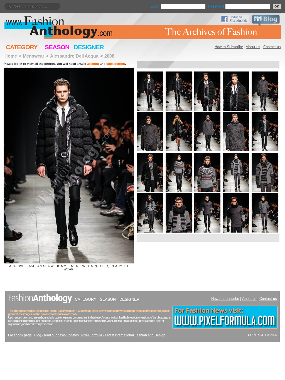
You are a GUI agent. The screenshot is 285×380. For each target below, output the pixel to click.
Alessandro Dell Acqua (74, 55)
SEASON (57, 47)
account (93, 63)
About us (253, 47)
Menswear (33, 55)
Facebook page (20, 335)
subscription (115, 63)
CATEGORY (22, 47)
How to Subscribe (229, 47)
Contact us (272, 47)
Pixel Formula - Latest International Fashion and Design (123, 335)
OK (276, 6)
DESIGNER (89, 47)
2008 (109, 55)
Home (10, 55)
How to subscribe (225, 299)
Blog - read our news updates (56, 335)
